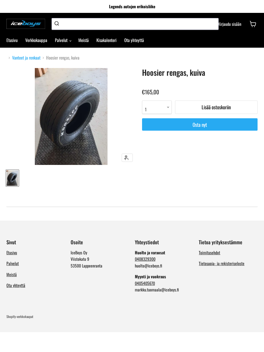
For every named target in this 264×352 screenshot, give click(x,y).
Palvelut (62, 40)
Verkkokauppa (36, 40)
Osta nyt (200, 124)
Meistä (83, 40)
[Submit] (57, 24)
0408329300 (145, 259)
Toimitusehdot (209, 252)
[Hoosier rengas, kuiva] (12, 178)
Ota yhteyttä (134, 40)
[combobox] (135, 24)
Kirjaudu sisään (229, 24)
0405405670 (145, 283)
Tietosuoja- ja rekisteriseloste (221, 263)
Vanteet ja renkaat (26, 57)
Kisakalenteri (106, 40)
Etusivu (12, 40)
